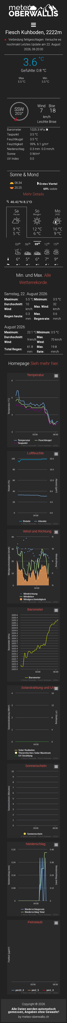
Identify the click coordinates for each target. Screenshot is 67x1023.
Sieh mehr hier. (45, 363)
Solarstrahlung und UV (38, 688)
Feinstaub (35, 922)
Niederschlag (35, 844)
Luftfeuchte (35, 453)
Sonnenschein (36, 766)
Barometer (35, 609)
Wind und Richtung (37, 531)
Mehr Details (33, 194)
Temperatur (35, 375)
